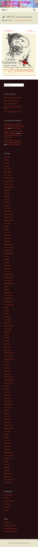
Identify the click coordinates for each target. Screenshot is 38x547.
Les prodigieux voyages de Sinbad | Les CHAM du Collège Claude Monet (13, 126)
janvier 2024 (7, 241)
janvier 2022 (7, 292)
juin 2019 (6, 362)
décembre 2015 (8, 452)
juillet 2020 (7, 332)
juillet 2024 (7, 223)
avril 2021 (6, 314)
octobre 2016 (8, 425)
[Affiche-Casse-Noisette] (19, 54)
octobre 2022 (8, 280)
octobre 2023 (8, 250)
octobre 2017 (8, 407)
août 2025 (7, 190)
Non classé (7, 507)
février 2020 (7, 347)
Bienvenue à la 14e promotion (12, 98)
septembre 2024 (9, 220)
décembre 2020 (8, 326)
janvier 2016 (7, 449)
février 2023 (7, 268)
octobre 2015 (8, 458)
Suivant (32, 31)
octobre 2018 (8, 383)
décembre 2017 (8, 404)
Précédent (7, 31)
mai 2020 (6, 338)
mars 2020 (7, 344)
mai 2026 (6, 163)
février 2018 (7, 398)
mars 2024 (7, 235)
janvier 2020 (7, 350)
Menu (4, 10)
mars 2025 (7, 205)
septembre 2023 (9, 253)
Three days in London (13, 144)
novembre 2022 (8, 277)
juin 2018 (6, 389)
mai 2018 (6, 392)
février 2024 (7, 238)
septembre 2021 (9, 305)
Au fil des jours (8, 495)
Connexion (7, 522)
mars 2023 (7, 265)
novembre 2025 (8, 181)
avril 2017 (6, 416)
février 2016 (7, 446)
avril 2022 (6, 289)
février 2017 (7, 419)
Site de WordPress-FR (10, 531)
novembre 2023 (8, 247)
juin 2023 (6, 256)
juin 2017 (6, 413)
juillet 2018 (7, 386)
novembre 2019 (8, 353)
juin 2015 (6, 461)
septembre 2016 (9, 428)
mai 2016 (6, 437)
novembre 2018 (8, 380)
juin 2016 (6, 434)
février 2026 (7, 172)
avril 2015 (6, 467)
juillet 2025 (7, 193)
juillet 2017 (7, 410)
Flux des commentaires (10, 528)
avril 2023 (6, 262)
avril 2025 (6, 202)
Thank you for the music (11, 101)
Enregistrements (9, 501)
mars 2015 (7, 470)
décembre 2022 (8, 274)
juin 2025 (6, 196)
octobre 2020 (8, 329)
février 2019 (7, 371)
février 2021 (7, 320)
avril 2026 (6, 166)
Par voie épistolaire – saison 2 (12, 112)
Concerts (6, 498)
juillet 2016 (7, 431)
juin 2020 (6, 335)
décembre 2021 (8, 295)
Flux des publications (10, 525)
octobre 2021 (8, 302)
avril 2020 (6, 341)
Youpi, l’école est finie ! (10, 104)
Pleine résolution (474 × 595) (24, 20)
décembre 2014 (8, 479)
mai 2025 (6, 199)
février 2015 (7, 473)
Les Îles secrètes (16, 128)
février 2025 (7, 208)
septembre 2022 (9, 283)
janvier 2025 (7, 211)
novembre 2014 (8, 482)
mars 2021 (7, 317)
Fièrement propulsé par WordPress (19, 543)
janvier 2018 (7, 401)
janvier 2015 (7, 476)
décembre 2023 (8, 244)
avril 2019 (6, 368)
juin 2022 (6, 286)
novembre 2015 (8, 455)
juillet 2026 (7, 157)
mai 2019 (6, 365)
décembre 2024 (8, 214)
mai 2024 (6, 229)
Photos (6, 510)
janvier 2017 (7, 422)
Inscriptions (7, 504)
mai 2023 (6, 259)
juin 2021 (6, 308)
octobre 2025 (8, 184)
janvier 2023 (7, 271)
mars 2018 (7, 395)
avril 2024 (6, 232)
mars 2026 (7, 169)
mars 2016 (7, 443)
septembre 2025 (9, 187)
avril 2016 (6, 440)
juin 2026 (6, 160)
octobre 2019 (8, 356)
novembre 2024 (8, 217)
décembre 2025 (8, 178)
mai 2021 (6, 311)
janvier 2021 (7, 323)
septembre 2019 (9, 359)
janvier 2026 (7, 175)
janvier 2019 (7, 374)
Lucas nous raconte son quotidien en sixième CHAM (13, 135)
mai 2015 (6, 464)
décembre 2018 (8, 377)
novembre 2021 (8, 299)
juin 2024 (6, 226)
